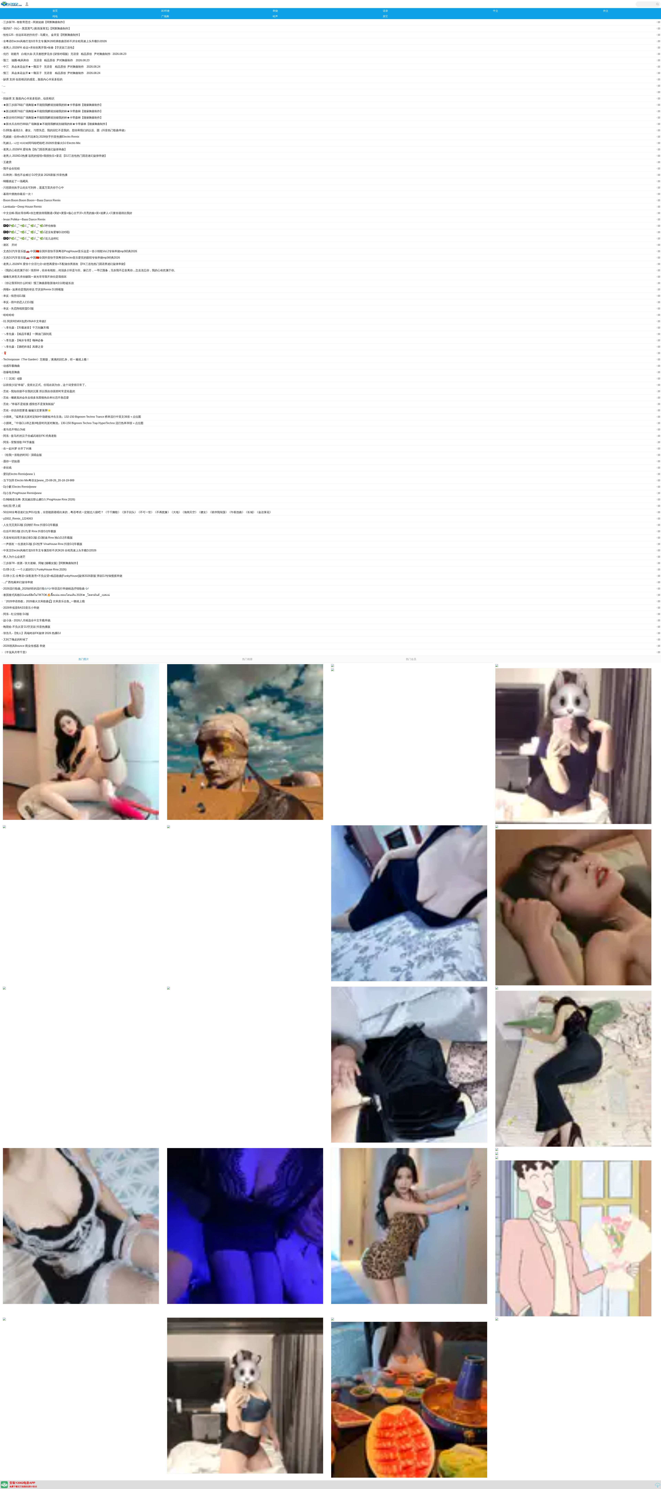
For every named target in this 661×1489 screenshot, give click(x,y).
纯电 (55, 16)
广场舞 (165, 16)
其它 (385, 16)
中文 (495, 10)
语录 (385, 10)
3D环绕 (165, 10)
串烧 (275, 10)
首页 (55, 10)
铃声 (275, 16)
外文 (605, 10)
